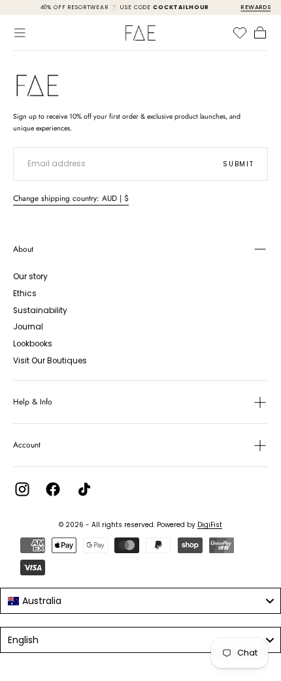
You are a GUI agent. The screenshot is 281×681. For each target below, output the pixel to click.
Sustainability (40, 310)
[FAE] (37, 85)
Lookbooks (32, 344)
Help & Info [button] (32, 402)
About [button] (23, 249)
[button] (19, 32)
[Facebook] (53, 489)
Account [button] (27, 445)
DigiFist (209, 525)
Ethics (25, 293)
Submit (238, 164)
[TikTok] (84, 489)
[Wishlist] (240, 32)
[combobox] (140, 601)
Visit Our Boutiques (50, 361)
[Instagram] (22, 489)
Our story (30, 276)
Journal (28, 327)
